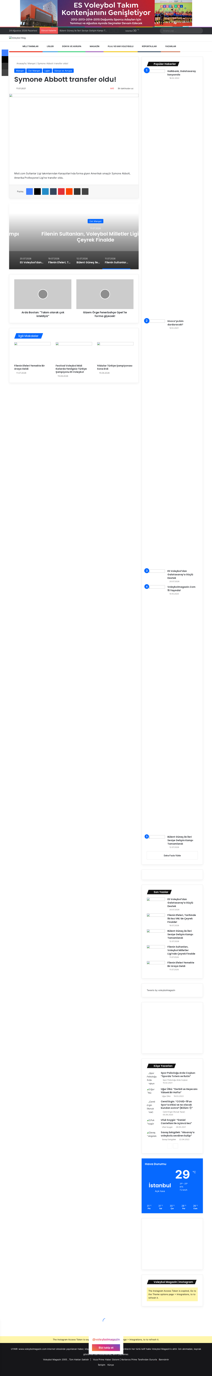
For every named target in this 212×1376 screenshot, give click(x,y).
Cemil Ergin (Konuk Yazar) (174, 1112)
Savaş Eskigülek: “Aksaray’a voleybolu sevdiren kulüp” (177, 1134)
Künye (110, 1364)
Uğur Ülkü (166, 1096)
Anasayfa (21, 63)
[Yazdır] (85, 191)
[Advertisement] (172, 1027)
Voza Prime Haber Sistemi (106, 1359)
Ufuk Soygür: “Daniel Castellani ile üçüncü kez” (176, 1121)
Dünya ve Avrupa (71, 46)
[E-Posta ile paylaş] (77, 191)
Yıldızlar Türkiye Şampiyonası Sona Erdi (114, 367)
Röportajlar (149, 46)
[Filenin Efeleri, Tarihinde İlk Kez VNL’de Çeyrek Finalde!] (156, 919)
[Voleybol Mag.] (17, 38)
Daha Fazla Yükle (172, 855)
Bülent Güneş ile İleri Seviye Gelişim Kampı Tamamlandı (180, 840)
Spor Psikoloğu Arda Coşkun (175, 1080)
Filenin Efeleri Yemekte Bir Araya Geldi (29, 367)
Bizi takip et (106, 1347)
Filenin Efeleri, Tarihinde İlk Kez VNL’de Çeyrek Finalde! (181, 918)
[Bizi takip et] (106, 1333)
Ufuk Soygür (167, 1127)
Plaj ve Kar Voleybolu (120, 46)
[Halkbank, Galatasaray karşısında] (156, 193)
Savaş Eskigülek (169, 1139)
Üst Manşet (34, 70)
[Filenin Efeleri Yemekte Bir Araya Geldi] (32, 352)
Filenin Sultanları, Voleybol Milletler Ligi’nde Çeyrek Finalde (74, 236)
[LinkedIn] (45, 191)
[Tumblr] (53, 191)
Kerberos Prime (129, 1359)
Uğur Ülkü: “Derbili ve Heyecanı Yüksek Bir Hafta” (179, 1090)
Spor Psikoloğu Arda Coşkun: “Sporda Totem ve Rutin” (178, 1074)
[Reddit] (69, 191)
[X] (37, 191)
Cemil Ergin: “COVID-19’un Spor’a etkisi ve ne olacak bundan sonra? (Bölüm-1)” (177, 1105)
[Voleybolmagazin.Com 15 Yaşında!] (156, 709)
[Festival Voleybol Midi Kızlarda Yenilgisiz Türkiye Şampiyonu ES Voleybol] (74, 352)
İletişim (101, 1364)
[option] (74, 236)
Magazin (94, 46)
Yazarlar (170, 46)
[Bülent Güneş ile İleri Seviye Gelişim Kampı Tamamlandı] (156, 841)
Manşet (32, 63)
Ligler (50, 46)
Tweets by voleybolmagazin (161, 990)
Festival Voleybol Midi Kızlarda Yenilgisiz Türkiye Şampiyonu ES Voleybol (71, 369)
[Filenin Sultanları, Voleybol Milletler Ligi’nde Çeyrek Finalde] (156, 951)
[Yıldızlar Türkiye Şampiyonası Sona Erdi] (115, 352)
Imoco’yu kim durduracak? (175, 322)
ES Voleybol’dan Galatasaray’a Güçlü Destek (180, 574)
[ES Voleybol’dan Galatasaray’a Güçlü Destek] (156, 575)
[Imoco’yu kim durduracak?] (156, 443)
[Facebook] (29, 191)
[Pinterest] (61, 191)
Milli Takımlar (30, 46)
